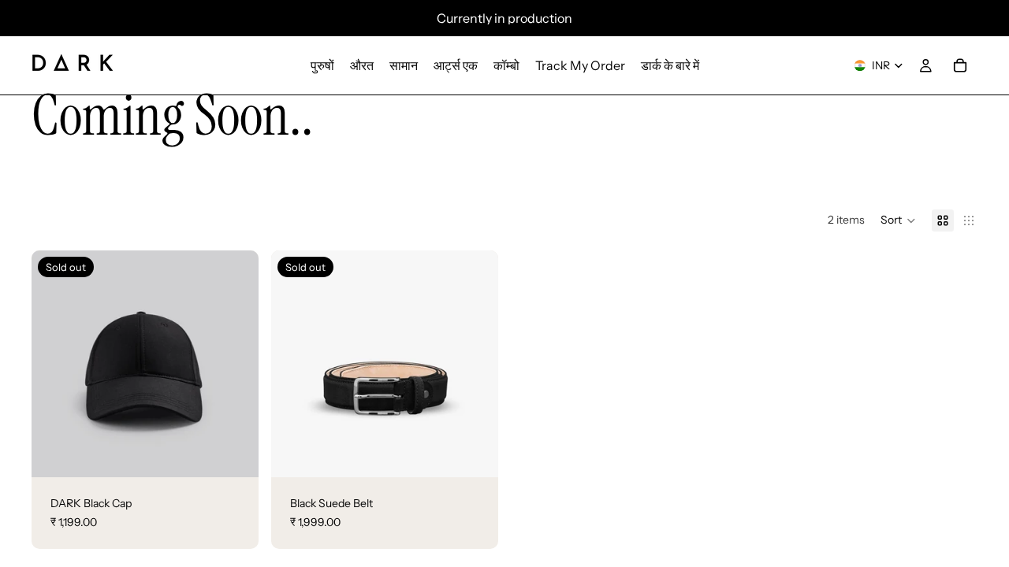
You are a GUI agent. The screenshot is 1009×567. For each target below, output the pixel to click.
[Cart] (960, 65)
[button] (898, 220)
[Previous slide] (55, 363)
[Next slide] (235, 363)
